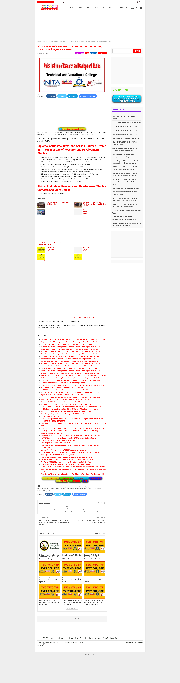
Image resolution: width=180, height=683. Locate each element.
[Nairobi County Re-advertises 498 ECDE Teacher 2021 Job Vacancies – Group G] (49, 546)
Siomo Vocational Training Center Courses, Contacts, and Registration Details (69, 349)
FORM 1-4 (67, 478)
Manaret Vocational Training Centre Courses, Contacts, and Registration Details (70, 347)
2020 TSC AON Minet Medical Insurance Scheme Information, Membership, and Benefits (73, 467)
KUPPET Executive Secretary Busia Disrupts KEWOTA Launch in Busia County (69, 438)
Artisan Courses (71, 486)
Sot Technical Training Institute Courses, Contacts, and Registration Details (69, 359)
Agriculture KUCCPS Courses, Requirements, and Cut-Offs (62, 395)
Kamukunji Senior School (45, 261)
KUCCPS (87, 53)
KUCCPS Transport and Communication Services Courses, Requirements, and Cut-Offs (72, 419)
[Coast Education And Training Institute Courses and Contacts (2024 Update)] (72, 546)
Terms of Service (65, 642)
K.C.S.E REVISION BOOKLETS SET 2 (53, 421)
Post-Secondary (102, 53)
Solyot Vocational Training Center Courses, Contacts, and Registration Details (69, 361)
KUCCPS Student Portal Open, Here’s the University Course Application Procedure (71, 407)
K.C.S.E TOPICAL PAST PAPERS (51, 416)
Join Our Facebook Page (73, 129)
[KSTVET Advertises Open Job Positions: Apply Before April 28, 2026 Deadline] (78, 205)
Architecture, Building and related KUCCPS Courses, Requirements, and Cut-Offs (70, 397)
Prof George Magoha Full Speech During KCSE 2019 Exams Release (65, 414)
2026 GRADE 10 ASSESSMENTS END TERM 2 (125, 138)
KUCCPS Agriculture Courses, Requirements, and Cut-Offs (62, 387)
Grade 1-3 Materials (76, 2)
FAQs (81, 642)
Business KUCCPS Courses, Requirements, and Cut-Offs (61, 402)
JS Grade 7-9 (99, 8)
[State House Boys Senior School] (41, 250)
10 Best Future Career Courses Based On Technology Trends (63, 383)
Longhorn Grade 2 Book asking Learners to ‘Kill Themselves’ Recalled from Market (71, 435)
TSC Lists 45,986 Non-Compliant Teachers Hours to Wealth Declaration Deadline (70, 452)
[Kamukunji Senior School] (41, 257)
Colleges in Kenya (81, 486)
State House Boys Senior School (50, 249)
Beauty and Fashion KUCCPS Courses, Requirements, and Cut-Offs (65, 399)
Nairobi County (100, 486)
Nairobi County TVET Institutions (58, 488)
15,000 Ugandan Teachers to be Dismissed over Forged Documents (65, 464)
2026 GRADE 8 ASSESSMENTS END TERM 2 (125, 130)
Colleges (90, 638)
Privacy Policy (75, 642)
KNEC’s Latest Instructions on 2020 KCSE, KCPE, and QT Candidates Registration (70, 409)
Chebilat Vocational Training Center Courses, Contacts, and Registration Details (70, 373)
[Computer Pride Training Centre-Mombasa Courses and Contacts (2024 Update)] (94, 546)
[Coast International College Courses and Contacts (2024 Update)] (72, 568)
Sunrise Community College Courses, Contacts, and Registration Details (67, 344)
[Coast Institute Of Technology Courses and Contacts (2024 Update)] (49, 568)
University (98, 638)
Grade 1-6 (88, 8)
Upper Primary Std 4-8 (62, 2)
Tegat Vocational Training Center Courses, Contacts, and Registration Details (69, 342)
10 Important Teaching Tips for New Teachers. (58, 440)
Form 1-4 (123, 8)
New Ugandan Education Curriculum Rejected (57, 455)
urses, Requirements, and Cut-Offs (80, 404)
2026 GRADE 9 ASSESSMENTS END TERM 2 (125, 134)
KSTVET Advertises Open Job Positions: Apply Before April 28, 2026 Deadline (94, 204)
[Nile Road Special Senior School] (78, 257)
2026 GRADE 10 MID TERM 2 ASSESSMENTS (125, 188)
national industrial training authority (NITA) (77, 488)
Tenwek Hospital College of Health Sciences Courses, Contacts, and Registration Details (73, 339)
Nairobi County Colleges (43, 488)
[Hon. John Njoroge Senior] (78, 250)
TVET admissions (97, 488)
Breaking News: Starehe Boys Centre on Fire (57, 443)
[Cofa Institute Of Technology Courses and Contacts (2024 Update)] (94, 568)
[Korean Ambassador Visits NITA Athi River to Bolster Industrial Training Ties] (41, 212)
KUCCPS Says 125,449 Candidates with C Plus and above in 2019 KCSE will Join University (72, 385)
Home (71, 8)
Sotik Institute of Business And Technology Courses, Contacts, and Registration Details (73, 356)
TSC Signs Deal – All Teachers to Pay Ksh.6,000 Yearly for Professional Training (69, 431)
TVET (90, 488)
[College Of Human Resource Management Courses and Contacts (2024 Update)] (94, 591)
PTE (85, 481)
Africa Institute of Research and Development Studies (53, 486)
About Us (105, 638)
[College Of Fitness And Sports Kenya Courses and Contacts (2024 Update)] (72, 591)
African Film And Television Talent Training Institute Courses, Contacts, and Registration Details (54, 522)
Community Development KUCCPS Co (54, 404)
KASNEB (76, 481)
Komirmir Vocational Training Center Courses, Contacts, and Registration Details (70, 363)
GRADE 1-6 (96, 478)
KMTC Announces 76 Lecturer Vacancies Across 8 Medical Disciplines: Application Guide (125, 182)
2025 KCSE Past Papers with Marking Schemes (126, 122)
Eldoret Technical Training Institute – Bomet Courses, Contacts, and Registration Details (73, 375)
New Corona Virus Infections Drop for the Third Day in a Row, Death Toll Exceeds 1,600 (72, 474)
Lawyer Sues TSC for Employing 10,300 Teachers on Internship (63, 450)
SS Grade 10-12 (112, 8)
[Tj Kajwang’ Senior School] (78, 212)
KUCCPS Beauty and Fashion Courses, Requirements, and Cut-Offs (65, 390)
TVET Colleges (41, 490)
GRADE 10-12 (52, 478)
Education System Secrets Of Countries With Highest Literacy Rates (66, 411)
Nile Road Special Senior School (84, 318)
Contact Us (113, 638)
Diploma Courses (90, 486)
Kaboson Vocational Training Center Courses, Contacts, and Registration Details (70, 366)
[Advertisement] (90, 27)
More (132, 9)
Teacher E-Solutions (137, 642)
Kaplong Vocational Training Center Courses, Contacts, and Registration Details (70, 368)
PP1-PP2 (79, 8)
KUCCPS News (93, 53)
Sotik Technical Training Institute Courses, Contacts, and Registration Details (69, 354)
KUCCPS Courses (80, 53)
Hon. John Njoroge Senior (86, 249)
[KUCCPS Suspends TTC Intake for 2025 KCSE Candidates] (41, 205)
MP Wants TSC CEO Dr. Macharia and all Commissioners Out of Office (66, 462)
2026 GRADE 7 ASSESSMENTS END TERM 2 (125, 126)
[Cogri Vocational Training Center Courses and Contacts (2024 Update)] (49, 591)
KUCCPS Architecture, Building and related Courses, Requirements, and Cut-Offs (70, 380)
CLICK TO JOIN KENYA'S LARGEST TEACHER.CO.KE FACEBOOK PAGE (126, 99)
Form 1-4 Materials (89, 2)
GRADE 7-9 (82, 478)
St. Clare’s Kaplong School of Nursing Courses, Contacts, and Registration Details (70, 351)
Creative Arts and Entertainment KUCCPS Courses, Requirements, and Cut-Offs (70, 392)
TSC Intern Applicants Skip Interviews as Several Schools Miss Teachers (67, 459)
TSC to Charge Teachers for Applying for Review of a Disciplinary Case (66, 457)
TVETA (48, 490)
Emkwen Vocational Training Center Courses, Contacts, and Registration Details (70, 378)
